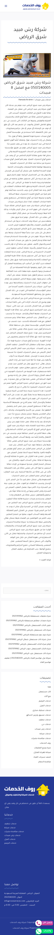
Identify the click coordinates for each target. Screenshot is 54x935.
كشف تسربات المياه (42, 757)
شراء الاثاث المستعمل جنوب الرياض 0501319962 (29, 649)
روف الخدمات (45, 743)
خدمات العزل (45, 706)
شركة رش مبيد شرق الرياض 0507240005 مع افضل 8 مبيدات (27, 88)
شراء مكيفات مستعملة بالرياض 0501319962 (31, 616)
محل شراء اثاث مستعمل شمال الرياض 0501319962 (28, 640)
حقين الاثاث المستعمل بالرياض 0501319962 (32, 626)
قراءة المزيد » (45, 559)
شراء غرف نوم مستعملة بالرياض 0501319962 (31, 635)
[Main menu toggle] (6, 6)
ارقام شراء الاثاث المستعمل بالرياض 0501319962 (29, 644)
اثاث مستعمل (45, 692)
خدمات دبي (46, 725)
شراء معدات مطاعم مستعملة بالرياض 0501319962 (28, 621)
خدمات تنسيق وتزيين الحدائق (38, 715)
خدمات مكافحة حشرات (41, 739)
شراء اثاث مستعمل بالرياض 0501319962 (33, 630)
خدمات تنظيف (45, 720)
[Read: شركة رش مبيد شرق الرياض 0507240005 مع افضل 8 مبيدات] (27, 65)
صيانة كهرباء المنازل (42, 753)
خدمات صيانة (45, 734)
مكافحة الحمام (44, 762)
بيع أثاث (47, 696)
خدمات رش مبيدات (43, 100)
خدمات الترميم (45, 701)
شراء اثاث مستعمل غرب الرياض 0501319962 (31, 654)
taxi (49, 687)
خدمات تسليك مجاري (42, 711)
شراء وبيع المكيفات (42, 748)
